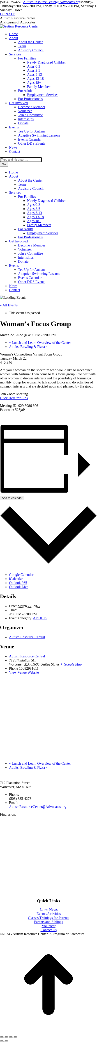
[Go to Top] (48, 1032)
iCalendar (16, 579)
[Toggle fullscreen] (11, 1037)
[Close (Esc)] (2, 1037)
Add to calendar (12, 498)
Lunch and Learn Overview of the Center (40, 342)
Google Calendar (21, 575)
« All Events (9, 305)
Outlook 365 (18, 583)
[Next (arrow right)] (6, 1041)
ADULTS (40, 618)
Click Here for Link (14, 398)
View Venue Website (24, 672)
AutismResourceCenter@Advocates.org (51, 2)
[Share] (6, 1037)
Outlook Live (18, 587)
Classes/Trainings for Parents (48, 918)
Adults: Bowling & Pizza (28, 347)
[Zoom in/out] (15, 1037)
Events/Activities (49, 914)
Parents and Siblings (48, 922)
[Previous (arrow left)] (2, 1041)
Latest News (49, 910)
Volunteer (48, 926)
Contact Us (49, 930)
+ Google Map (71, 664)
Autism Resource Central (27, 637)
